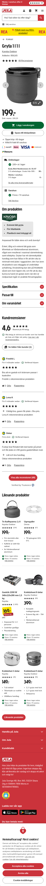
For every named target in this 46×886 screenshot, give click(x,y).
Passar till (7, 295)
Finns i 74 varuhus (33, 560)
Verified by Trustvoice (21, 485)
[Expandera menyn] (42, 11)
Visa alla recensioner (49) (23, 477)
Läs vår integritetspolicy (18, 859)
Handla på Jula (10, 731)
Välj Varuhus (13, 201)
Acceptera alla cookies (23, 866)
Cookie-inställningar (23, 880)
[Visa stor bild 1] (23, 85)
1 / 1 (35, 103)
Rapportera (19, 386)
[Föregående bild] (6, 85)
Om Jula (6, 740)
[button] (6, 795)
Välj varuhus (11, 24)
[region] (23, 854)
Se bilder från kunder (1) (20, 347)
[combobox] (23, 18)
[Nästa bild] (40, 85)
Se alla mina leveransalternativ (20, 183)
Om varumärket (11, 303)
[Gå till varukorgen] (36, 11)
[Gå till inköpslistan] (30, 11)
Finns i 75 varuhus (11, 560)
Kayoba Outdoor (9, 51)
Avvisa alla (23, 873)
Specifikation (10, 287)
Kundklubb (8, 748)
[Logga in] (24, 11)
